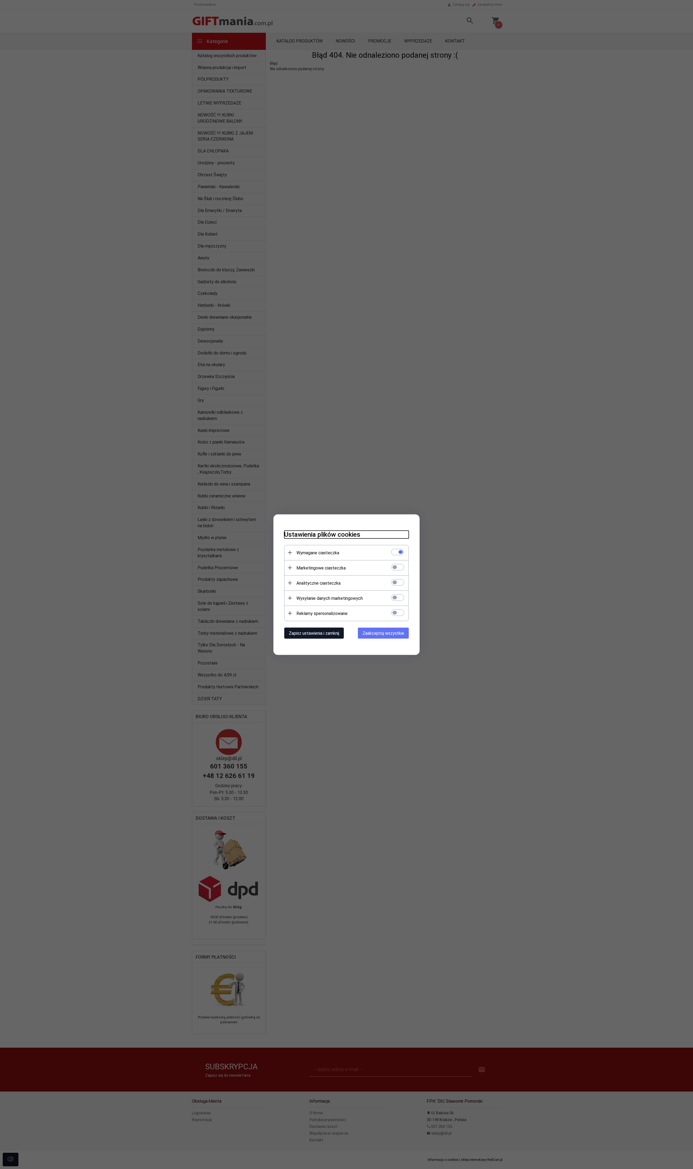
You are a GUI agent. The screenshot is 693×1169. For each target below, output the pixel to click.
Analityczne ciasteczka (318, 582)
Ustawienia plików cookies (322, 534)
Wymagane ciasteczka (317, 552)
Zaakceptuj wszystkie (383, 633)
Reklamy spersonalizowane (322, 613)
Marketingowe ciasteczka (321, 567)
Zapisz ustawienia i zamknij (314, 633)
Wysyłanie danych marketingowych (329, 598)
